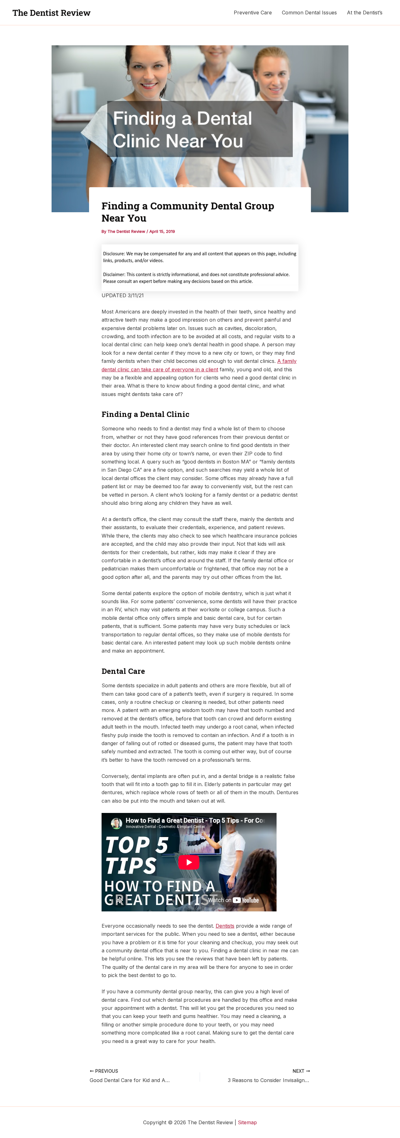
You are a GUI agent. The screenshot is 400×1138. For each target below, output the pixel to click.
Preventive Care (253, 12)
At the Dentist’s (364, 12)
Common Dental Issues (309, 12)
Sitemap (247, 1122)
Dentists (225, 926)
